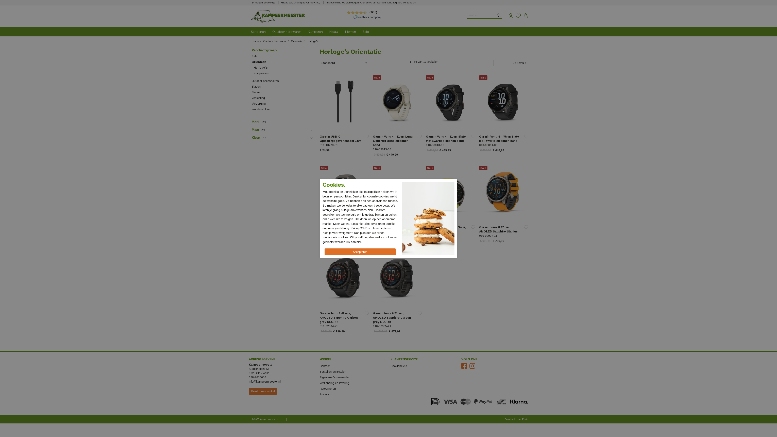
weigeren (345, 232)
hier (361, 223)
